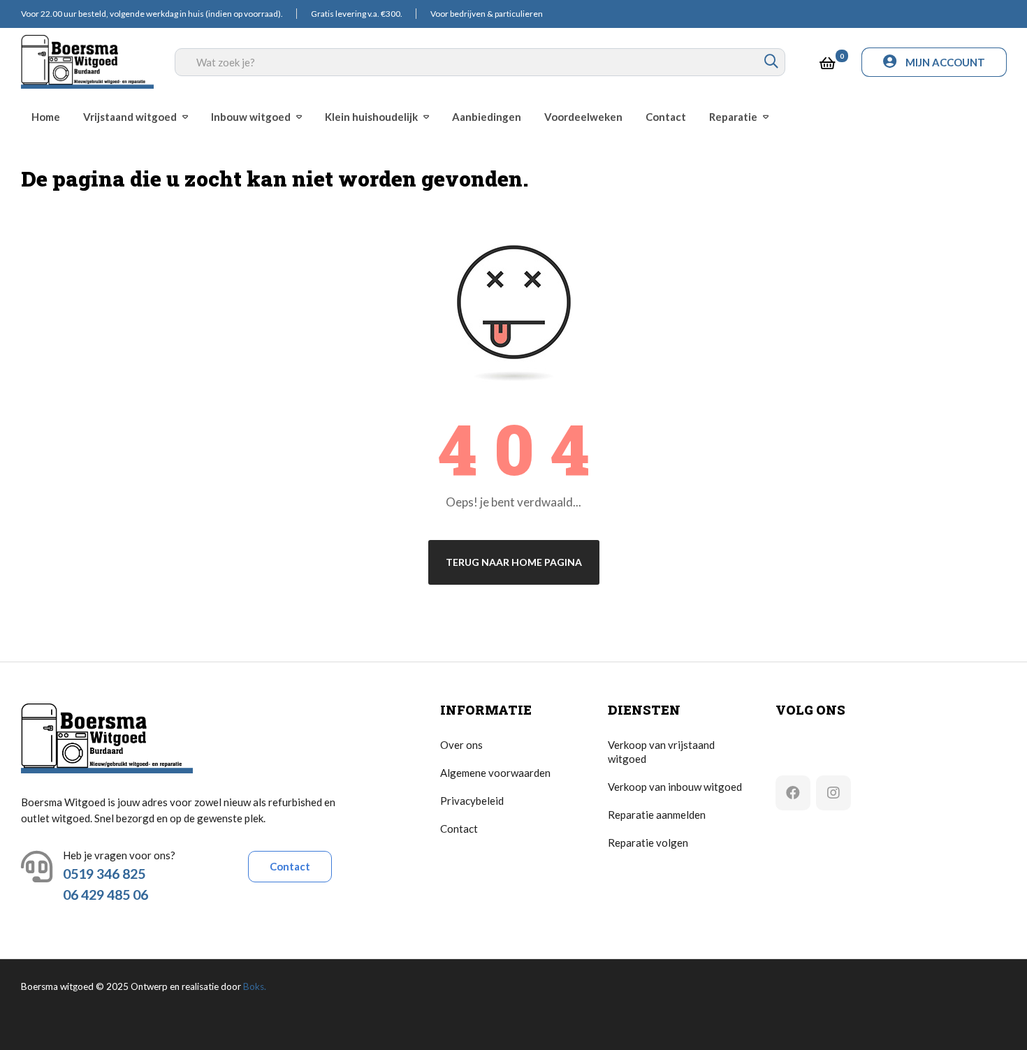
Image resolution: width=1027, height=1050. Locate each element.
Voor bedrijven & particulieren (486, 13)
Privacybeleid (472, 800)
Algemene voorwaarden (495, 772)
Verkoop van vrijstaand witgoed (661, 751)
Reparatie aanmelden (657, 814)
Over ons (461, 744)
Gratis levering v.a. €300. (356, 13)
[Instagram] (833, 792)
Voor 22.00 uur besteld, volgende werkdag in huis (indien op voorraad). (152, 13)
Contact (290, 866)
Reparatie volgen (648, 842)
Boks (253, 986)
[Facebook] (792, 792)
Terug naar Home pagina (514, 562)
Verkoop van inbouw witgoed (675, 786)
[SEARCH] (771, 62)
